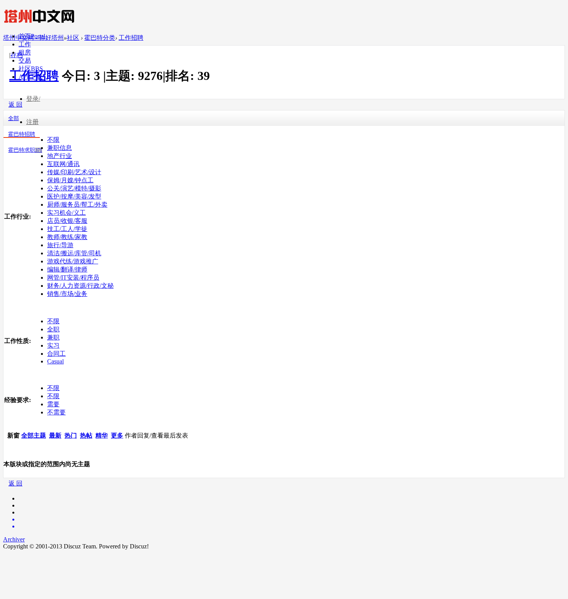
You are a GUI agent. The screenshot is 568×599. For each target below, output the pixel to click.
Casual (55, 361)
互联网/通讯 (63, 164)
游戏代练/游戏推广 (72, 261)
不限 (53, 139)
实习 (53, 345)
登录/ (33, 98)
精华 (101, 435)
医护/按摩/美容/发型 (74, 196)
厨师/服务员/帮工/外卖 (77, 204)
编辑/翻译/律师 (67, 269)
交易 (25, 60)
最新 (55, 435)
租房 (25, 52)
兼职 (53, 337)
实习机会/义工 (66, 212)
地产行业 (59, 156)
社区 (31, 68)
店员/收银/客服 (67, 220)
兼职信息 (59, 147)
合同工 (56, 353)
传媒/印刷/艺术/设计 (74, 172)
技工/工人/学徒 (67, 229)
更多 (117, 435)
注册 (32, 122)
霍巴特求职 (25, 150)
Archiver (14, 539)
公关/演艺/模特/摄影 (74, 188)
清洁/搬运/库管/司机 (74, 253)
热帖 (86, 435)
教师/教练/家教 (67, 237)
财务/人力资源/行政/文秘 (80, 285)
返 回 (15, 483)
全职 (53, 329)
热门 (71, 435)
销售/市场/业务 (67, 293)
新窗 (13, 435)
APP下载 (31, 76)
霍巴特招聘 (21, 134)
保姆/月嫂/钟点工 (70, 180)
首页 (32, 36)
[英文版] (292, 519)
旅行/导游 (60, 245)
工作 (25, 44)
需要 (53, 404)
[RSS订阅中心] (292, 526)
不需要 (56, 412)
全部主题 (33, 435)
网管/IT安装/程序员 (73, 277)
